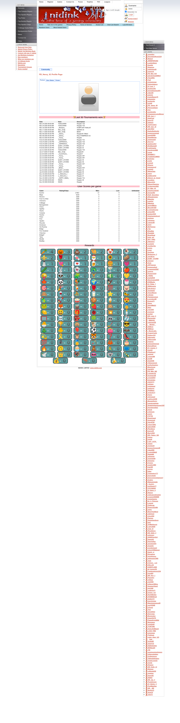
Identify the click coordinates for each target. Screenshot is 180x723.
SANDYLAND (152, 567)
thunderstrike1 (153, 407)
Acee (149, 263)
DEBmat (151, 329)
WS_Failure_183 (153, 435)
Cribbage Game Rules (25, 28)
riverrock (151, 71)
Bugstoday (151, 616)
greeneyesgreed (153, 133)
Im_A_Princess (153, 501)
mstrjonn (151, 312)
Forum (58, 80)
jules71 (150, 694)
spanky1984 (152, 465)
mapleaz (151, 673)
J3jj (149, 650)
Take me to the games (54, 25)
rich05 (150, 103)
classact (151, 261)
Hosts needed (22, 69)
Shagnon (151, 67)
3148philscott (152, 524)
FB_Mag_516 (152, 73)
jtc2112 (150, 314)
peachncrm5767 (153, 190)
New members (23, 57)
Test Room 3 (150, 45)
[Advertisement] (90, 47)
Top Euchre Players (24, 21)
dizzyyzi (151, 141)
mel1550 (151, 582)
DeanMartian (152, 137)
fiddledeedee (152, 645)
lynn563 (150, 573)
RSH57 (150, 677)
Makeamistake (153, 482)
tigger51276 (152, 618)
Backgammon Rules (25, 31)
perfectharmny (153, 365)
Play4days (151, 429)
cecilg (150, 161)
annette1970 (152, 543)
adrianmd (151, 456)
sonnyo (150, 271)
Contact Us (22, 38)
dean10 (150, 692)
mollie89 (151, 641)
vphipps (151, 384)
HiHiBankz (151, 282)
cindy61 (150, 169)
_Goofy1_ (151, 484)
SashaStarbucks (153, 131)
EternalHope (152, 346)
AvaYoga (151, 252)
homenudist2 (152, 267)
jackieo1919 (152, 214)
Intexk (150, 409)
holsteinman (152, 82)
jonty (149, 224)
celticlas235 (152, 322)
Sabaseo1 (151, 241)
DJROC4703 (152, 176)
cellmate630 (152, 671)
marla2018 (151, 278)
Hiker (149, 471)
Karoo (150, 395)
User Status (50, 80)
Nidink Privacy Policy (25, 49)
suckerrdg (151, 101)
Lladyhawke (152, 148)
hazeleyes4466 (153, 150)
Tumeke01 (151, 290)
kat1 (149, 522)
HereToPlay (152, 541)
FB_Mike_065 (152, 371)
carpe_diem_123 (153, 637)
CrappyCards (152, 333)
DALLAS (151, 565)
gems (150, 509)
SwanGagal (152, 418)
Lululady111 (152, 373)
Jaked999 (151, 450)
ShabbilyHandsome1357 (156, 405)
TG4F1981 (151, 626)
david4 (150, 350)
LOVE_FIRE (152, 631)
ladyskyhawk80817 (154, 76)
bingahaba (151, 380)
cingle (150, 152)
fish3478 (151, 369)
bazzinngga (152, 601)
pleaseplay (151, 99)
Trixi (149, 609)
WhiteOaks (151, 171)
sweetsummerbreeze (155, 652)
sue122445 (151, 605)
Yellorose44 (152, 339)
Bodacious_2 (152, 254)
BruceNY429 (152, 207)
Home (41, 25)
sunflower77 (152, 486)
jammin (150, 95)
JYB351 (150, 275)
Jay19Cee (151, 256)
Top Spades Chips (24, 24)
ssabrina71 (151, 590)
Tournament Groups (25, 67)
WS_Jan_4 (151, 680)
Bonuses (21, 8)
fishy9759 (151, 422)
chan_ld (150, 529)
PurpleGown (152, 682)
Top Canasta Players (25, 11)
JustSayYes (152, 246)
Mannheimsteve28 (154, 603)
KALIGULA (151, 288)
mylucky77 (151, 392)
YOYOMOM (152, 488)
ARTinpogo (152, 265)
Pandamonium (153, 297)
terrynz (150, 469)
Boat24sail (151, 235)
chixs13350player (154, 550)
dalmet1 (150, 122)
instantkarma (152, 499)
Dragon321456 (153, 507)
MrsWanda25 (152, 146)
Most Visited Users (59, 27)
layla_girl (151, 237)
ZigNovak (151, 505)
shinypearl (151, 397)
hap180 (150, 467)
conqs (150, 248)
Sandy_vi (151, 552)
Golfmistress (152, 656)
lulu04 (150, 439)
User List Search (113, 25)
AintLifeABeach (153, 629)
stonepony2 (152, 167)
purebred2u (152, 112)
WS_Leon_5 (152, 316)
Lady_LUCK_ (152, 441)
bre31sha (151, 159)
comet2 (150, 163)
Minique (150, 669)
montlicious (152, 556)
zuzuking (151, 180)
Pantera (150, 518)
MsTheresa (151, 227)
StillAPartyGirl (153, 537)
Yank (149, 561)
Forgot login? (133, 18)
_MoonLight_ (152, 331)
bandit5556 (151, 135)
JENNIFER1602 (153, 61)
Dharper (150, 665)
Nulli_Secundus (153, 195)
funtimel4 (151, 446)
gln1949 (150, 588)
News (20, 34)
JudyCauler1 (152, 124)
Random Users (44, 27)
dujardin (151, 546)
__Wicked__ (152, 324)
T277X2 (150, 416)
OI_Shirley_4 (152, 684)
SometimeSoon (153, 520)
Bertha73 (151, 690)
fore (149, 110)
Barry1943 (151, 433)
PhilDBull (151, 390)
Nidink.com (22, 63)
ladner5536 (151, 427)
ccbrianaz (151, 220)
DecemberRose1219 (155, 56)
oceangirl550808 (153, 497)
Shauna (150, 165)
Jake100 (150, 93)
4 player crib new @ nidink (27, 53)
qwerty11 (151, 643)
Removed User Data (24, 47)
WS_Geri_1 (151, 116)
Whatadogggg (153, 197)
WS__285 (151, 688)
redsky (150, 443)
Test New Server (151, 48)
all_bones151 (152, 569)
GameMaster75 (153, 97)
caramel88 (151, 356)
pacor (150, 173)
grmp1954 (151, 212)
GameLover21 (152, 660)
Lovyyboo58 (152, 299)
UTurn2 (150, 607)
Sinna (150, 303)
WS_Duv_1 (151, 575)
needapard (151, 386)
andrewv (151, 218)
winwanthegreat (153, 344)
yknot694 (151, 516)
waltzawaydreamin (154, 495)
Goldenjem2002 (153, 186)
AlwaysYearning (153, 184)
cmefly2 (150, 201)
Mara (149, 307)
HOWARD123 (152, 597)
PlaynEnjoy (152, 531)
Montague (151, 622)
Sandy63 (151, 539)
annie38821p (152, 205)
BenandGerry (152, 401)
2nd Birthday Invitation (26, 55)
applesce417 (152, 144)
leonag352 (151, 192)
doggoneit (151, 420)
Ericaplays (151, 554)
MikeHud (151, 203)
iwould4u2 (151, 612)
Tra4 (149, 80)
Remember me (132, 12)
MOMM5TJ (151, 154)
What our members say (26, 59)
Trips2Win (151, 78)
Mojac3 (150, 58)
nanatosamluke (153, 403)
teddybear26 (152, 69)
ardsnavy (151, 535)
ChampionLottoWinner (156, 114)
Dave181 (151, 675)
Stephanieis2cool (154, 216)
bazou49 (151, 431)
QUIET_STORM (153, 258)
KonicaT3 (151, 301)
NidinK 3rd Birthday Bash (26, 51)
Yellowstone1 (152, 363)
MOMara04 (151, 648)
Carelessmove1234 (154, 571)
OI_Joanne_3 (152, 348)
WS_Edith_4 (152, 533)
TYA (149, 229)
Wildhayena (152, 286)
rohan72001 (152, 424)
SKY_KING (151, 239)
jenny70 (150, 120)
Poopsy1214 (152, 273)
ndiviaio (150, 295)
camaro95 (151, 222)
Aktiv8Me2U (152, 305)
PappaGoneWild (153, 620)
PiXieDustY (151, 352)
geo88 (150, 358)
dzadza (150, 480)
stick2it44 (151, 624)
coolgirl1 (151, 244)
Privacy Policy (71, 25)
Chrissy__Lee (152, 563)
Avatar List (99, 25)
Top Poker (21, 18)
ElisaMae (151, 231)
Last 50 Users (127, 25)
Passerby (151, 577)
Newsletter (21, 65)
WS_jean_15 (152, 127)
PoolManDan (152, 686)
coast (150, 250)
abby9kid (151, 129)
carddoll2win (152, 63)
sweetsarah (152, 139)
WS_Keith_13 (152, 667)
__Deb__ (151, 639)
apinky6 (150, 354)
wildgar (150, 580)
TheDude (151, 635)
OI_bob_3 (151, 86)
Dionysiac (151, 614)
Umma (150, 437)
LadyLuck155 (152, 399)
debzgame (151, 337)
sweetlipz (151, 54)
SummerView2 (153, 586)
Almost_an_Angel (154, 178)
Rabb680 (151, 454)
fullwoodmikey (153, 654)
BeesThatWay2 (153, 511)
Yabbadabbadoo (153, 658)
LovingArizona (153, 210)
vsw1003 (151, 309)
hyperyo (151, 341)
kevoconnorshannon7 (155, 478)
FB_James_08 (152, 105)
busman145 (152, 375)
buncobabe (152, 475)
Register (131, 21)
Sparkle (150, 65)
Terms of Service (86, 25)
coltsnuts (151, 412)
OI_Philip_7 (152, 284)
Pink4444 (151, 233)
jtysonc (150, 463)
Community (45, 69)
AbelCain (151, 118)
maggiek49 (151, 458)
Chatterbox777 (153, 473)
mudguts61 (152, 88)
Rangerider (151, 318)
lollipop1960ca (153, 584)
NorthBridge (152, 594)
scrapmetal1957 (153, 269)
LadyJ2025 (151, 526)
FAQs (20, 41)
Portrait (42, 80)
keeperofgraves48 (154, 448)
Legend (150, 503)
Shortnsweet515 (153, 280)
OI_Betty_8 (151, 490)
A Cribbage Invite (24, 61)
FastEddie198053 (154, 156)
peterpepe (151, 633)
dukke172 (151, 599)
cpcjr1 (150, 414)
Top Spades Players (25, 14)
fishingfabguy (153, 84)
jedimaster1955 (153, 558)
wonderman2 (152, 548)
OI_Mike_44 (152, 188)
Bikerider (151, 199)
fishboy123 (151, 335)
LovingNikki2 (152, 452)
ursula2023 (151, 377)
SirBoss (150, 326)
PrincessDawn (153, 107)
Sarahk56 (151, 361)
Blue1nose (151, 367)
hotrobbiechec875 (154, 90)
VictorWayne (152, 293)
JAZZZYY (151, 382)
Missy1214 (151, 182)
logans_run (152, 592)
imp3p (150, 663)
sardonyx (151, 388)
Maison (150, 492)
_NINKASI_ (151, 320)
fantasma (151, 460)
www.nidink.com (96, 368)
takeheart (151, 514)
